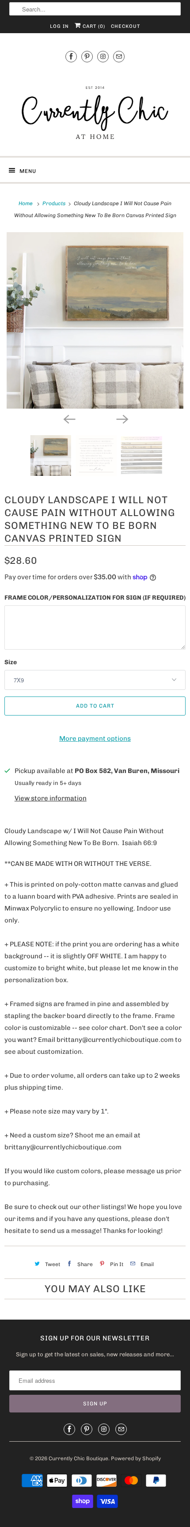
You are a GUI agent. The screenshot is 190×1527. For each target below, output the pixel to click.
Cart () (93, 26)
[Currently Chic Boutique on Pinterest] (87, 56)
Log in (59, 26)
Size (10, 662)
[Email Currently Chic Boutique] (119, 56)
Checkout (125, 26)
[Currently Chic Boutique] (95, 107)
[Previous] (68, 418)
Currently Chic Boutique (78, 1458)
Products (54, 203)
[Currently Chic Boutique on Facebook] (71, 56)
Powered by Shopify (136, 1458)
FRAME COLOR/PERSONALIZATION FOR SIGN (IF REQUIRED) (95, 597)
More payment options (95, 738)
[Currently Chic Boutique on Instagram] (103, 56)
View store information (51, 798)
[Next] (121, 418)
